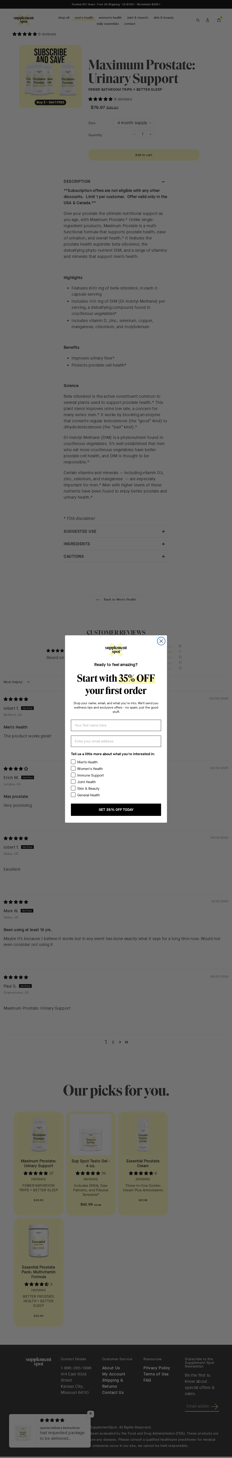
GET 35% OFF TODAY (116, 809)
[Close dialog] (161, 641)
